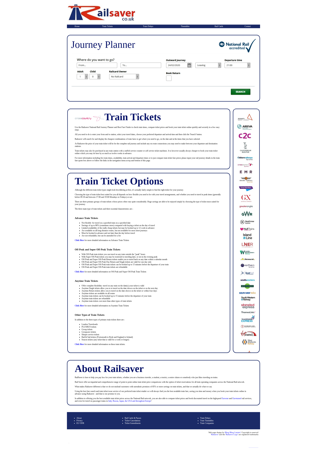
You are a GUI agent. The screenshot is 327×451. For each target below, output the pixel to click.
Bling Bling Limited (232, 432)
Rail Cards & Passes (133, 418)
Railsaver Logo (232, 434)
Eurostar (225, 398)
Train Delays (148, 26)
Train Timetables (207, 420)
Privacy (79, 420)
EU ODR (80, 423)
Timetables (185, 26)
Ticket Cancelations (132, 420)
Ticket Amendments (133, 423)
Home (77, 26)
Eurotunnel (237, 398)
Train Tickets (107, 26)
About (79, 418)
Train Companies (207, 423)
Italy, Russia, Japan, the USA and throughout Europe (129, 401)
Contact (248, 26)
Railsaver (214, 434)
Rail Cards (219, 26)
